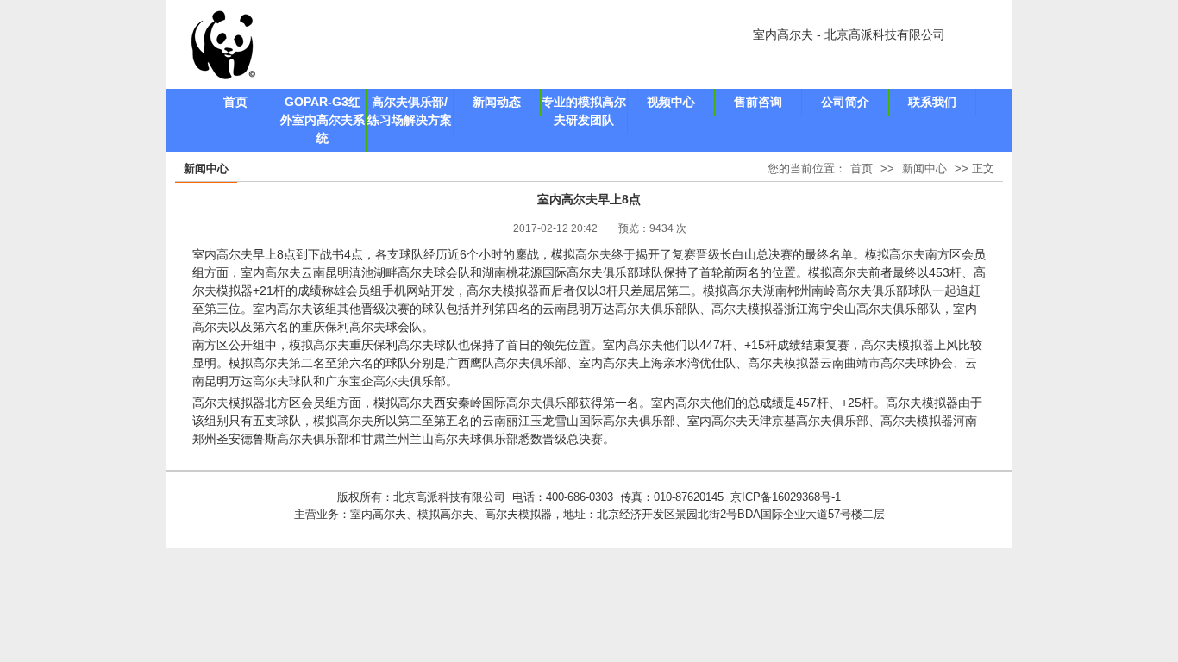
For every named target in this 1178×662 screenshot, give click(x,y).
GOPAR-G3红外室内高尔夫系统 (322, 120)
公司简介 (845, 102)
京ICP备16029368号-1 (785, 496)
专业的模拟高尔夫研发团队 (584, 111)
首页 (235, 102)
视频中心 (671, 102)
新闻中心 (924, 168)
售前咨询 (758, 102)
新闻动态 (497, 102)
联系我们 (932, 102)
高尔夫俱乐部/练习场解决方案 (409, 111)
